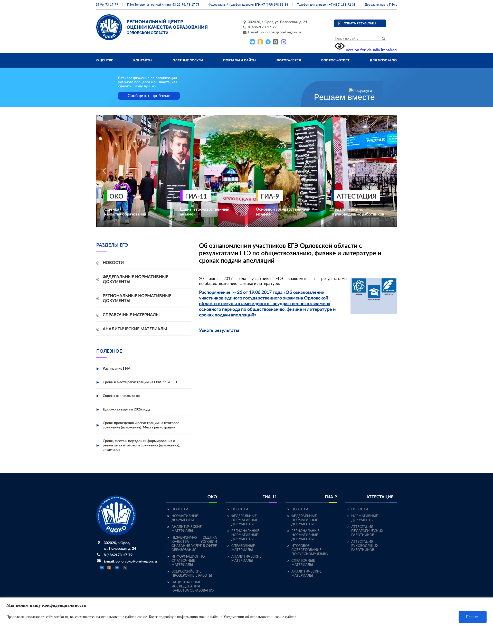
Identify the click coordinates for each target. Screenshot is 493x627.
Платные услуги (188, 60)
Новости (113, 263)
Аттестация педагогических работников (367, 531)
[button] (104, 171)
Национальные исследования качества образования (193, 586)
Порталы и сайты (239, 60)
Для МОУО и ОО (383, 60)
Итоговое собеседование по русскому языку (309, 550)
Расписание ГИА (116, 368)
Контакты (142, 60)
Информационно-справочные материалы (189, 561)
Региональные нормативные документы (245, 535)
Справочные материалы (131, 315)
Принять (472, 617)
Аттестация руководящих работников (364, 546)
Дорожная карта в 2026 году (126, 409)
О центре (104, 60)
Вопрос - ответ (335, 60)
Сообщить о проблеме (149, 95)
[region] (246, 612)
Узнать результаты (360, 23)
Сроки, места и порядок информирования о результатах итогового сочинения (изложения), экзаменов (141, 445)
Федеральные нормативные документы (244, 520)
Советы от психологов (121, 396)
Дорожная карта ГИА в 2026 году (377, 4)
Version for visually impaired (371, 50)
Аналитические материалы (135, 329)
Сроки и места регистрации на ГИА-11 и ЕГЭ (140, 382)
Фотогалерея (289, 60)
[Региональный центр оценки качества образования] (109, 39)
